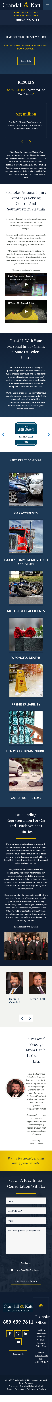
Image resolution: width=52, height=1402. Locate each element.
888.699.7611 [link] (12, 910)
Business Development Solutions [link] (21, 1389)
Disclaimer (26, 1263)
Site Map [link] (24, 1386)
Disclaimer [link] (13, 1386)
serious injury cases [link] (25, 920)
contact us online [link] (29, 910)
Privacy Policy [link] (35, 1386)
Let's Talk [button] (26, 60)
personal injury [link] (13, 370)
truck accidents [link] (13, 917)
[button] (47, 5)
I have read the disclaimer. (27, 1270)
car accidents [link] (40, 373)
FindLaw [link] (42, 1389)
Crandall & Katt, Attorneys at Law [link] (27, 1380)
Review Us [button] (18, 1354)
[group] (14, 993)
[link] (22, 5)
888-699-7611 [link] (27, 20)
